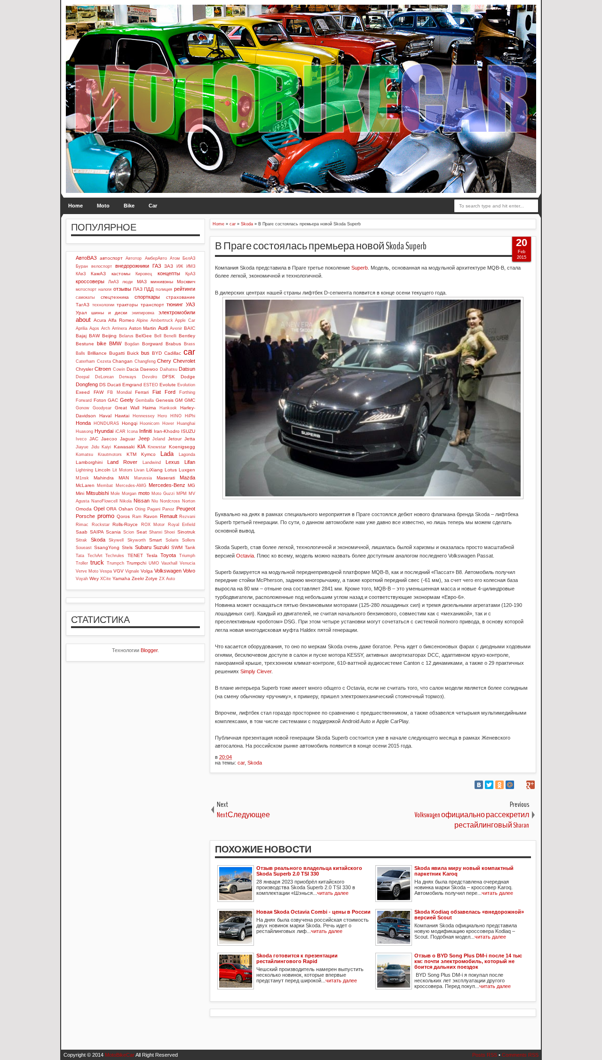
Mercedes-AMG (131, 485)
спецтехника (115, 297)
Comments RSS (520, 1055)
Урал (81, 312)
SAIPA (97, 531)
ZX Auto (167, 578)
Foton (100, 400)
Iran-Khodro (167, 431)
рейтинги (184, 289)
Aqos (94, 328)
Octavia (245, 555)
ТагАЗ (82, 304)
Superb (359, 268)
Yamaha (121, 578)
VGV (118, 571)
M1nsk (82, 478)
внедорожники (132, 266)
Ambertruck (161, 320)
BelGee (143, 335)
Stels (127, 547)
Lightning (84, 470)
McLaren (85, 485)
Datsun (187, 369)
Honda (83, 423)
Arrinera (119, 328)
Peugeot (185, 508)
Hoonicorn (149, 423)
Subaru (143, 547)
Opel (99, 508)
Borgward (152, 343)
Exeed (83, 392)
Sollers (188, 540)
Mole (115, 493)
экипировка (143, 313)
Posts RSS (484, 1055)
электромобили (176, 312)
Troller (82, 563)
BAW (94, 335)
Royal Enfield (182, 524)
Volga (147, 571)
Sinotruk (186, 531)
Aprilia (81, 328)
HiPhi (190, 416)
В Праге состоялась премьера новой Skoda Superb (321, 246)
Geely (127, 400)
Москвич (186, 281)
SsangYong (106, 547)
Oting (140, 509)
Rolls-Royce (125, 524)
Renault (168, 516)
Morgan (129, 493)
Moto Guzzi (162, 493)
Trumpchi (136, 563)
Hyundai (104, 431)
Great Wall (127, 407)
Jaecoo (109, 438)
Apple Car (185, 320)
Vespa (106, 571)
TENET (135, 555)
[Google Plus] (530, 785)
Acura (100, 320)
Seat (141, 531)
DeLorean (104, 377)
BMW (115, 343)
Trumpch (115, 563)
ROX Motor (153, 524)
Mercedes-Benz (167, 485)
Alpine (142, 320)
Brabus (173, 343)
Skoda (254, 762)
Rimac (82, 524)
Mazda (187, 477)
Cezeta (104, 361)
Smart (155, 539)
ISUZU (188, 431)
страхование (180, 297)
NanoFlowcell (104, 501)
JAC (93, 438)
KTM (131, 454)
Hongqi (129, 423)
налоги (104, 289)
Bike (129, 205)
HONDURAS (106, 423)
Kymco (148, 454)
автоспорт (111, 258)
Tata (80, 555)
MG (191, 485)
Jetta (189, 438)
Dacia (133, 369)
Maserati (166, 477)
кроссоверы (90, 281)
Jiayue (82, 447)
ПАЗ (138, 289)
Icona (132, 431)
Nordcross (170, 501)
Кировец (143, 273)
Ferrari (142, 392)
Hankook (168, 408)
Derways (127, 377)
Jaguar (127, 438)
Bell (157, 336)
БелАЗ (188, 258)
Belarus (126, 336)
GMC (189, 400)
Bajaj (81, 335)
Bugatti (117, 353)
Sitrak (81, 540)
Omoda (84, 508)
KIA (141, 446)
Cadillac (172, 353)
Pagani (153, 509)
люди (127, 281)
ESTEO (150, 385)
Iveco (81, 439)
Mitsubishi (97, 493)
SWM (176, 547)
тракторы (127, 304)
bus (145, 353)
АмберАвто (156, 258)
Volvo (189, 571)
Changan (122, 361)
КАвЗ (81, 273)
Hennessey (144, 416)
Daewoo (149, 369)
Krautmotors (110, 454)
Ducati (114, 384)
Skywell (116, 540)
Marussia (143, 478)
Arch (105, 328)
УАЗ (190, 304)
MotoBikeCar (120, 1055)
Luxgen (187, 469)
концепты (169, 273)
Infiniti (145, 431)
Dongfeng (87, 384)
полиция (164, 289)
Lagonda (187, 454)
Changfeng (145, 361)
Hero (162, 416)
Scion (128, 532)
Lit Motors (122, 470)
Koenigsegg (182, 446)
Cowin (119, 369)
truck (97, 562)
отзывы (122, 289)
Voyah (82, 578)
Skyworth (136, 540)
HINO (176, 416)
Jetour (175, 438)
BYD (157, 353)
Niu (154, 501)
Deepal (82, 377)
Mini (80, 493)
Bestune (85, 343)
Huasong (84, 431)
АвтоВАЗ (86, 258)
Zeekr (138, 578)
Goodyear (102, 408)
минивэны (161, 281)
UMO (154, 563)
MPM (181, 493)
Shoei (169, 532)
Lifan (189, 462)
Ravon (150, 516)
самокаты (85, 297)
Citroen (103, 369)
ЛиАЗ (113, 281)
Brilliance (97, 353)
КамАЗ (98, 273)
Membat (105, 485)
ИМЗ (190, 266)
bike (101, 343)
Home (75, 205)
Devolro (149, 377)
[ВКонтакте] (479, 785)
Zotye (151, 578)
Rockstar (101, 524)
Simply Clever (255, 671)
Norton (188, 501)
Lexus (173, 462)
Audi (163, 328)
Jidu (95, 447)
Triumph (187, 555)
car (241, 762)
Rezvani (187, 516)
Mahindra (104, 477)
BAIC (189, 328)
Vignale (132, 571)
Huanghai (186, 423)
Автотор (134, 258)
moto (144, 493)
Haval (105, 415)
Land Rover (122, 462)
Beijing (109, 335)
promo (105, 515)
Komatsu (84, 454)
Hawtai (122, 415)
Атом (175, 258)
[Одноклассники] (499, 785)
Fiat (156, 392)
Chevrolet (184, 361)
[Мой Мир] (510, 785)
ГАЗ (156, 266)
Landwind (152, 462)
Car (153, 205)
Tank (190, 547)
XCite (105, 578)
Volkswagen (168, 571)
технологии (103, 305)
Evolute (167, 384)
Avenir (176, 328)
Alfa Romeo (121, 320)
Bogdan (132, 344)
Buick (133, 353)
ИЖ (179, 266)
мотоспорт (86, 289)
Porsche (85, 516)
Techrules (114, 555)
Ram (137, 516)
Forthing (187, 392)
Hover (168, 423)
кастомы (120, 273)
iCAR (120, 431)
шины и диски (109, 312)
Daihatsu (168, 369)
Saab (81, 531)
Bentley (187, 335)
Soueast (84, 547)
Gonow (82, 408)
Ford (170, 392)
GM (178, 400)
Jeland (158, 439)
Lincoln (103, 469)
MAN (124, 477)
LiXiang (154, 469)
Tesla (152, 555)
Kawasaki (124, 446)
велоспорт (101, 266)
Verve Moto (87, 571)
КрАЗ (190, 273)
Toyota (168, 555)
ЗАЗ (168, 266)
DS (102, 384)
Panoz (168, 509)
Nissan (142, 500)
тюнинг (174, 304)
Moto (103, 205)
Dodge (188, 376)
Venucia (187, 563)
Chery (164, 361)
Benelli (170, 336)
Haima (149, 407)
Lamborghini (89, 462)
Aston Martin (143, 328)
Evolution (186, 385)
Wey (94, 578)
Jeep (144, 438)
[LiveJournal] (520, 785)
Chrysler (84, 369)
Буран (82, 266)
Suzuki (161, 547)
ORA (111, 508)
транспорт (152, 304)
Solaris (172, 540)
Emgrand (132, 384)
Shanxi (155, 532)
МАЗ (142, 281)
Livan (139, 470)
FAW (98, 392)
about (83, 319)
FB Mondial (119, 392)
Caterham (85, 361)
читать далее (333, 893)
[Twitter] (489, 785)
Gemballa (144, 400)
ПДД (149, 289)
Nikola (125, 501)
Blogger (149, 650)
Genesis (165, 400)
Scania (113, 531)
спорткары (147, 297)
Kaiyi (106, 447)
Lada (167, 453)
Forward (84, 400)
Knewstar (157, 447)
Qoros (123, 516)
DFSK (168, 376)
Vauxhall (169, 563)
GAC (113, 400)
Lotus (171, 469)
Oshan (126, 508)
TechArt (95, 555)
